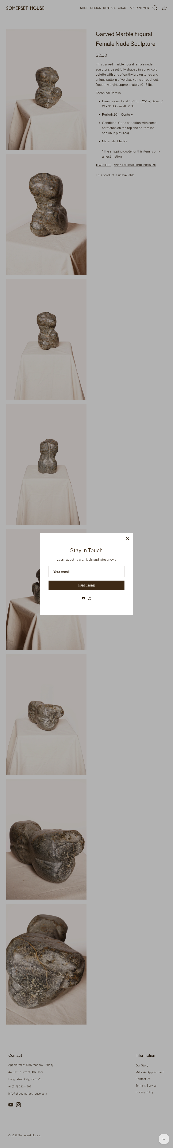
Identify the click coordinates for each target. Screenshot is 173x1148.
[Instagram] (89, 598)
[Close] (127, 538)
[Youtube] (83, 598)
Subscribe (86, 585)
